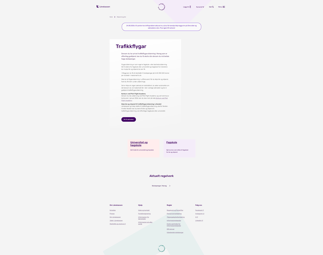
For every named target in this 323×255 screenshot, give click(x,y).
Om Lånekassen (115, 217)
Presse (112, 214)
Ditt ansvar (170, 229)
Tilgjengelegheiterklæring (176, 217)
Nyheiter (113, 210)
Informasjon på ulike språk (145, 223)
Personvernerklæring (174, 214)
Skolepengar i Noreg (159, 186)
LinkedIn (198, 220)
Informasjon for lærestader (143, 218)
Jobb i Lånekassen (116, 220)
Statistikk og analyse (117, 224)
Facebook (198, 210)
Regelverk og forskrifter (175, 210)
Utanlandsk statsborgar (175, 232)
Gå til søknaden (129, 119)
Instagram (199, 214)
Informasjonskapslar (174, 220)
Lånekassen (103, 6)
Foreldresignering (144, 214)
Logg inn (186, 7)
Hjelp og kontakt (144, 210)
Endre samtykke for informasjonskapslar (174, 225)
